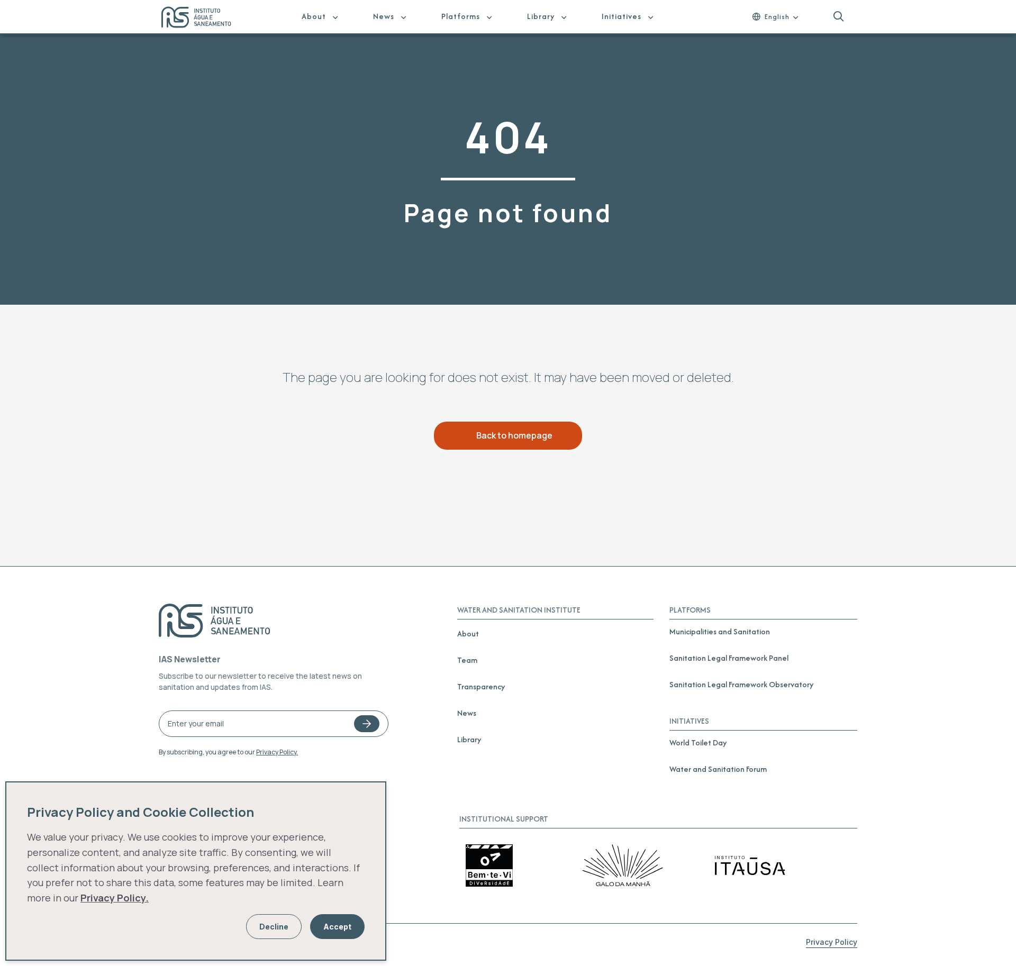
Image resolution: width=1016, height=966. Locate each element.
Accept (337, 926)
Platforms (460, 16)
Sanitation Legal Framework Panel (728, 657)
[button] (838, 16)
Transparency (481, 686)
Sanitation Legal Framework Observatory (741, 684)
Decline (273, 926)
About (314, 16)
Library (541, 16)
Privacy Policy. (277, 752)
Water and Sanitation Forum (718, 768)
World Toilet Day (698, 742)
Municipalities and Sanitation (719, 631)
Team (467, 660)
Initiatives (621, 16)
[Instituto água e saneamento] (202, 18)
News (383, 16)
